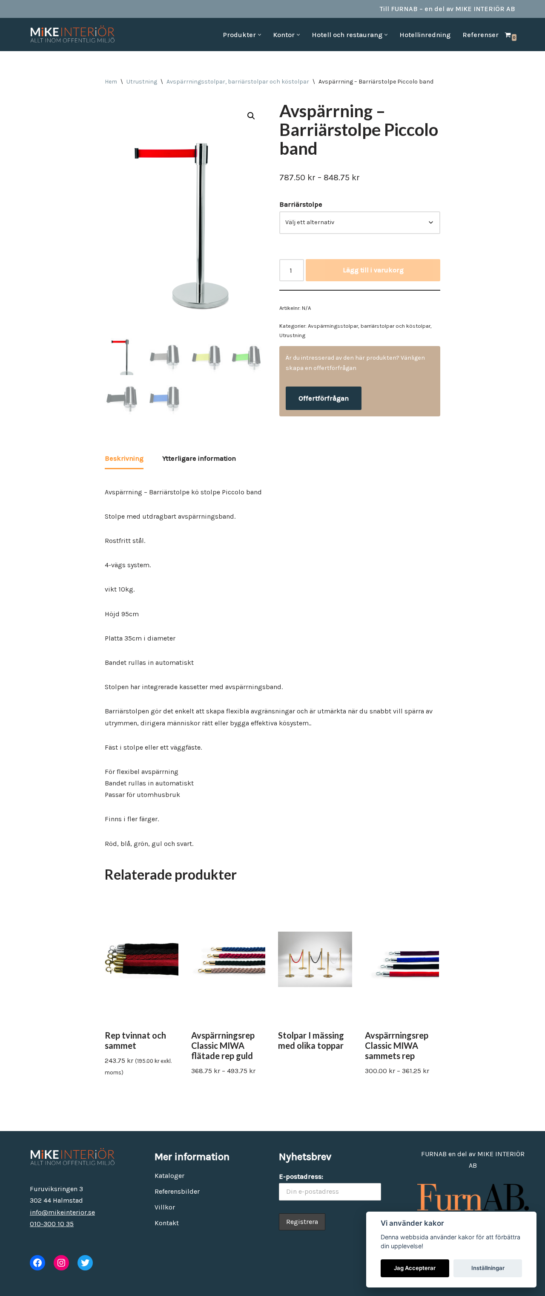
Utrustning (141, 81)
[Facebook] (37, 1262)
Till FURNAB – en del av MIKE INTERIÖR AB (447, 9)
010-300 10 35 (52, 1224)
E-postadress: (301, 1176)
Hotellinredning (424, 35)
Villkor (165, 1207)
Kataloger (169, 1176)
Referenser (480, 35)
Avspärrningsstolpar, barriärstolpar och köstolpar (237, 81)
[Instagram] (61, 1262)
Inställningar (488, 1267)
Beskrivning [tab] (124, 458)
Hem (111, 81)
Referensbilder (177, 1191)
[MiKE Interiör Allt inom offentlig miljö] (72, 34)
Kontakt (167, 1223)
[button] (259, 34)
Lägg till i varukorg (373, 270)
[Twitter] (85, 1262)
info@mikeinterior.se (62, 1212)
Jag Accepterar (415, 1267)
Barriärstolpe (300, 204)
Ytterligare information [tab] (199, 458)
